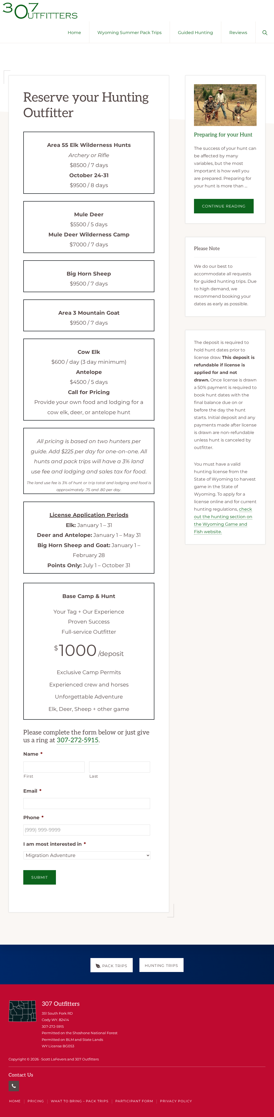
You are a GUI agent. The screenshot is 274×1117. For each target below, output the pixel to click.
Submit (39, 877)
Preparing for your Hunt (223, 135)
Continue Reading (228, 208)
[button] (265, 32)
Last (93, 776)
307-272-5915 (77, 740)
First (28, 776)
